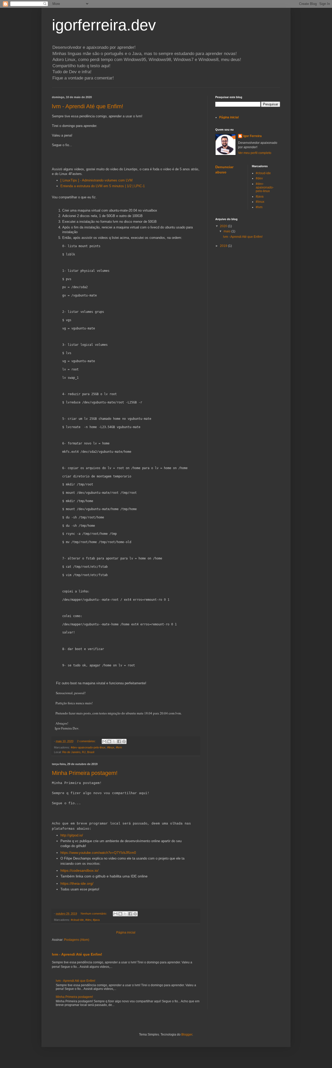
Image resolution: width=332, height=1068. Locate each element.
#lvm (119, 747)
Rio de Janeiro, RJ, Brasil (78, 752)
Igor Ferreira (252, 136)
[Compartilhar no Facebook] (119, 741)
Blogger (186, 1034)
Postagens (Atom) (76, 940)
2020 (224, 226)
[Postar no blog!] (109, 741)
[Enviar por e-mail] (104, 741)
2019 (224, 246)
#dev (88, 919)
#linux (110, 747)
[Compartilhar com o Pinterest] (124, 741)
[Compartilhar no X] (114, 741)
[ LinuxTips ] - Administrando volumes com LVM (96, 180)
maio (227, 231)
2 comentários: (86, 741)
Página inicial (125, 932)
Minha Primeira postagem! (84, 773)
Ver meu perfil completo (254, 153)
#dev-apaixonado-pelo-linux (88, 747)
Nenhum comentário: (94, 913)
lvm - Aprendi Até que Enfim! (87, 106)
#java (96, 919)
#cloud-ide (77, 919)
